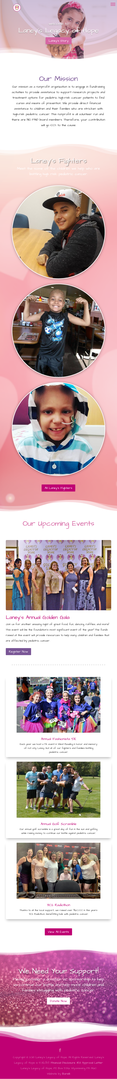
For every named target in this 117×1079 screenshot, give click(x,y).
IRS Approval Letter (90, 1063)
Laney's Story (59, 41)
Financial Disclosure (63, 1063)
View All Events (58, 932)
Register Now (18, 651)
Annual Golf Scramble (58, 823)
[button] (113, 4)
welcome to (59, 23)
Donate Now (58, 1001)
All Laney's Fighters (58, 488)
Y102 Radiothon (58, 905)
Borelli (66, 1074)
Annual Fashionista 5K (58, 738)
